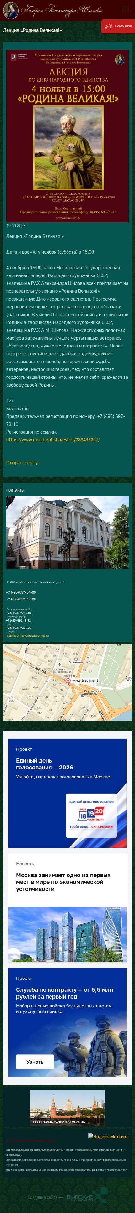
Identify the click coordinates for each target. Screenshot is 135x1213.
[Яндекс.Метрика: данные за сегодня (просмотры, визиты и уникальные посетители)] (108, 1136)
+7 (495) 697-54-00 (21, 592)
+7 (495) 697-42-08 (21, 599)
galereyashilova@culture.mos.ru (28, 635)
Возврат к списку (22, 462)
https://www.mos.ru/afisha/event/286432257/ (53, 439)
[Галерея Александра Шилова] (67, 10)
